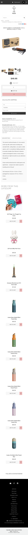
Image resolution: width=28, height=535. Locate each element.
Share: (20, 24)
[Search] (24, 17)
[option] (14, 46)
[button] (24, 530)
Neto (19, 532)
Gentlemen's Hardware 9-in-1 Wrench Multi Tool (12, 22)
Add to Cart (13, 221)
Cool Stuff (7, 20)
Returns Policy (14, 510)
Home (2, 20)
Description (6, 138)
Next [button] (21, 71)
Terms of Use (14, 505)
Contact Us (14, 501)
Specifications (17, 138)
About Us (14, 499)
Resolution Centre (14, 495)
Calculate (14, 113)
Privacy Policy (14, 508)
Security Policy (14, 512)
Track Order (14, 493)
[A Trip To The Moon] (14, 9)
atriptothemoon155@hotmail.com (15, 520)
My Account (17, 2)
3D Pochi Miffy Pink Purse (14, 248)
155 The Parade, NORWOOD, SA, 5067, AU (15, 522)
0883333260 (15, 518)
